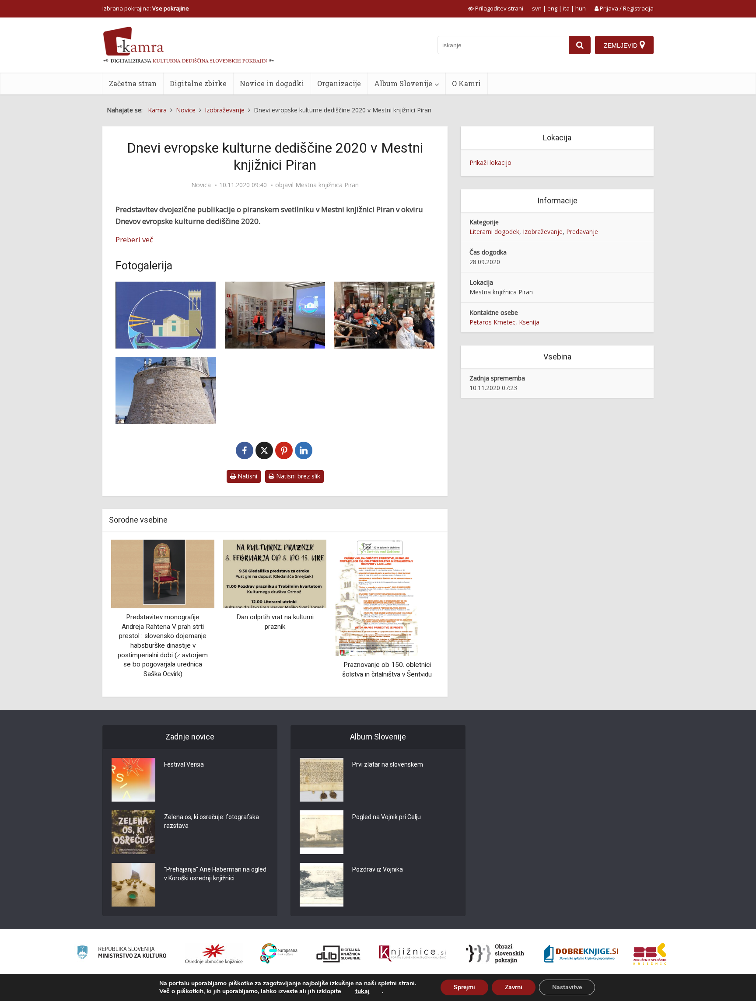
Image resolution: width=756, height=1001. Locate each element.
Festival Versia (184, 764)
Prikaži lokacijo (490, 162)
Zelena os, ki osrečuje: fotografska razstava (211, 821)
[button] (417, 615)
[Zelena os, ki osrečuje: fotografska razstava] (133, 832)
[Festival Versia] (133, 780)
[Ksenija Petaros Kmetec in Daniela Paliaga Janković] (275, 315)
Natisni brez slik (297, 476)
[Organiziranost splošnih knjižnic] (214, 954)
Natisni (246, 476)
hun (580, 8)
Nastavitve (567, 987)
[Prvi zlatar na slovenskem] (321, 780)
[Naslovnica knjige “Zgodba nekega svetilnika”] (166, 315)
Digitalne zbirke (198, 83)
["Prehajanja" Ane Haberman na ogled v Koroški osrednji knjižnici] (133, 885)
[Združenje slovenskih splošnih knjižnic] (412, 954)
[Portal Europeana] (279, 953)
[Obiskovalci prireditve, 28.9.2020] (384, 315)
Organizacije (339, 83)
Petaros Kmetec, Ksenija (504, 322)
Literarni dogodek (494, 231)
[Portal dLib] (339, 954)
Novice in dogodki (272, 83)
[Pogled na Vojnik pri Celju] (321, 832)
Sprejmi (464, 987)
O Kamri (466, 83)
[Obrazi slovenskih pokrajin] (495, 954)
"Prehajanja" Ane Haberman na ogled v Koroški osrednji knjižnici (215, 874)
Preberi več (134, 239)
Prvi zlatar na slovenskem (387, 764)
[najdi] (580, 45)
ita (566, 8)
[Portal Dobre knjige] (581, 954)
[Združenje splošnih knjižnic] (650, 954)
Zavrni (513, 987)
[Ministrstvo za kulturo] (121, 953)
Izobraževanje (543, 231)
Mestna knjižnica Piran (327, 185)
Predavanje (582, 231)
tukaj (362, 991)
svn (537, 8)
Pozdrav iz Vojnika (377, 869)
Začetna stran (133, 83)
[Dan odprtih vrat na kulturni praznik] (274, 573)
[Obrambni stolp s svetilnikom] (166, 390)
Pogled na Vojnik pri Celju (386, 816)
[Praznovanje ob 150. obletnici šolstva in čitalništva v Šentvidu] (377, 597)
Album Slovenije (403, 83)
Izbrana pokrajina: (145, 8)
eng (552, 8)
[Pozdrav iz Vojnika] (321, 885)
